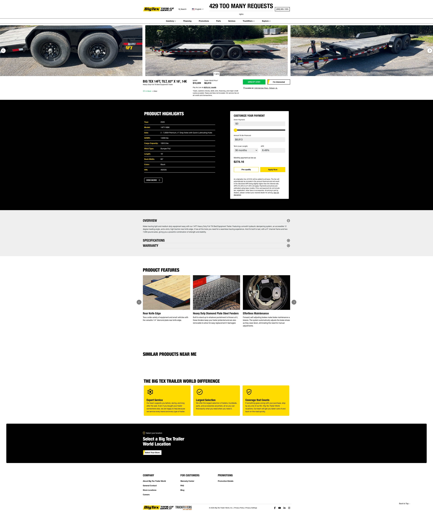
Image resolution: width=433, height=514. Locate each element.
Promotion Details (225, 481)
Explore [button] (265, 21)
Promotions (204, 21)
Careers (146, 494)
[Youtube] (279, 507)
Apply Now (272, 169)
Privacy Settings (251, 508)
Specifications (154, 240)
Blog (182, 490)
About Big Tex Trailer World (154, 481)
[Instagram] (289, 507)
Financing (187, 21)
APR (262, 146)
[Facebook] (275, 507)
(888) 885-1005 (282, 9)
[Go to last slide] (3, 50)
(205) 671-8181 (254, 82)
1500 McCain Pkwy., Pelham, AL (266, 88)
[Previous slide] (139, 302)
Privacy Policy (239, 508)
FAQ (182, 485)
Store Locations (149, 490)
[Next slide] (429, 50)
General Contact (150, 485)
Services (231, 21)
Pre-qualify (246, 169)
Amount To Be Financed (242, 135)
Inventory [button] (170, 21)
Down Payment (239, 120)
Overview (150, 220)
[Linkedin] (284, 507)
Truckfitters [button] (248, 21)
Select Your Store (152, 452)
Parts (218, 21)
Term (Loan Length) (241, 146)
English (198, 9)
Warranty (150, 246)
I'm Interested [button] (279, 82)
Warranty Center (187, 481)
